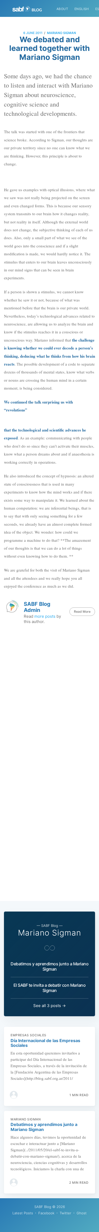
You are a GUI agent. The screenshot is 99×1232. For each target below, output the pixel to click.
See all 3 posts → (49, 1005)
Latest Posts (22, 1213)
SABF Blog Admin (37, 607)
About (62, 9)
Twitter (65, 1213)
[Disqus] (49, 696)
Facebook (46, 1213)
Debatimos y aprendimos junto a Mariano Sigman (49, 966)
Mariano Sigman (61, 33)
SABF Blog (42, 1207)
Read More (82, 611)
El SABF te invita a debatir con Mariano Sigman (49, 987)
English (81, 9)
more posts (44, 616)
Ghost (82, 1213)
